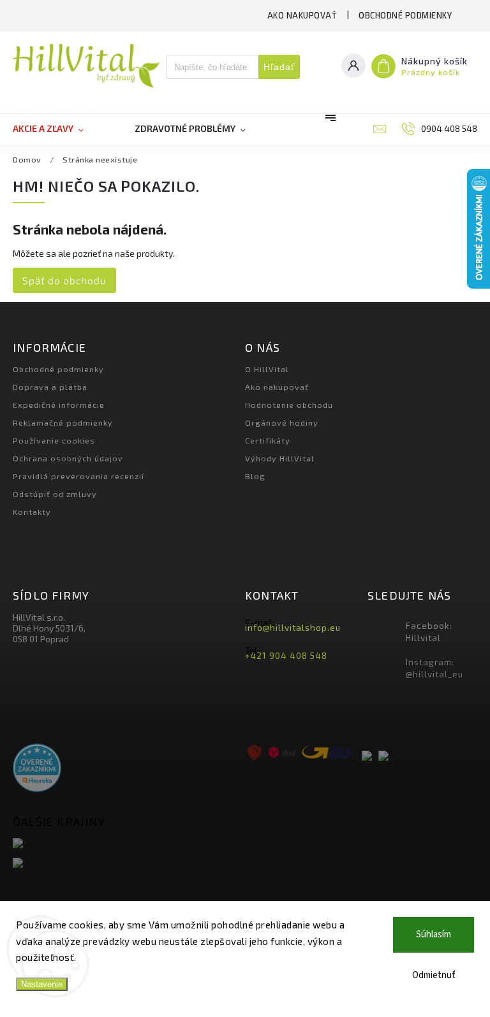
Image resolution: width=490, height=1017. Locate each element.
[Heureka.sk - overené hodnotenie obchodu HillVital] (37, 769)
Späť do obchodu (64, 280)
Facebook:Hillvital (429, 632)
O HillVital (267, 369)
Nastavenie (42, 984)
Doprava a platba (50, 387)
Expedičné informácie (59, 405)
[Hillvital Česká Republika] (124, 864)
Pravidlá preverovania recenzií (78, 476)
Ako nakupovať (302, 15)
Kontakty (32, 512)
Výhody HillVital (280, 458)
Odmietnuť (434, 975)
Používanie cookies (54, 440)
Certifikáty (267, 440)
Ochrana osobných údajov (68, 458)
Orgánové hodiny (281, 422)
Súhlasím (433, 934)
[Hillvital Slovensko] (124, 844)
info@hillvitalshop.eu (293, 627)
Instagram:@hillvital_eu (434, 668)
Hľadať (279, 67)
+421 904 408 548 (286, 655)
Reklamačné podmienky (63, 422)
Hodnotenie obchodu (289, 405)
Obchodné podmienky (405, 15)
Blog (255, 476)
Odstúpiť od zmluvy (55, 494)
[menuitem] (61, 129)
